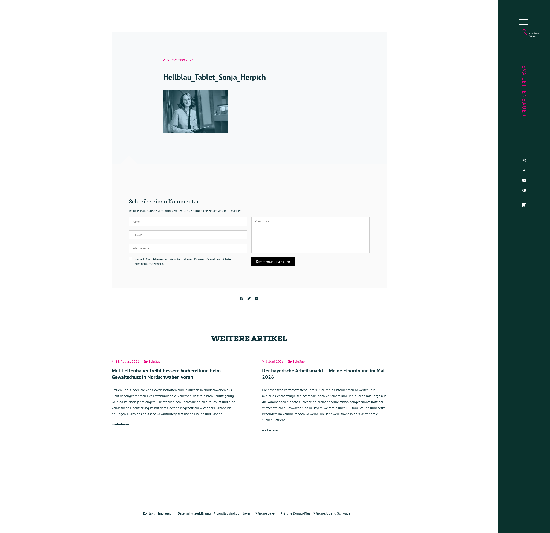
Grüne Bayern (267, 513)
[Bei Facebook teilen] (241, 298)
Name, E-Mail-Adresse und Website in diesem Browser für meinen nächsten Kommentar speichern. (183, 261)
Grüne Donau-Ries (296, 513)
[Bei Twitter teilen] (249, 298)
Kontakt (149, 513)
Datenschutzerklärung (194, 513)
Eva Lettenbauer (524, 91)
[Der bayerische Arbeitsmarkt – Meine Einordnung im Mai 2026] (324, 396)
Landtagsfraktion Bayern (234, 513)
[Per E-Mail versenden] (256, 298)
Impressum (166, 513)
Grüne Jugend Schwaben (333, 513)
